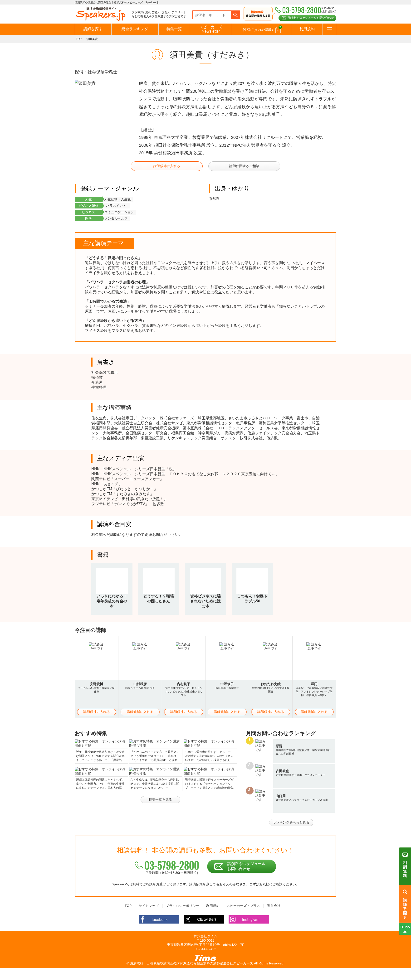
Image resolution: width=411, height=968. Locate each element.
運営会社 (273, 906)
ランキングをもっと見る (291, 822)
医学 (88, 218)
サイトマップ (149, 906)
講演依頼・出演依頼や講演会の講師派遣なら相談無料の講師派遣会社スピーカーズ (191, 963)
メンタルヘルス (116, 218)
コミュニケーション (119, 212)
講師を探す (93, 29)
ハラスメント (116, 206)
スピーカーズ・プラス (243, 906)
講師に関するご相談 (244, 166)
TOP (79, 39)
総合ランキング (135, 29)
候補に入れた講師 (262, 28)
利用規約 (307, 29)
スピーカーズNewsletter (210, 29)
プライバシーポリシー (182, 906)
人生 (88, 199)
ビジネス (88, 212)
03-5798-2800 (171, 865)
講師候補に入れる (166, 166)
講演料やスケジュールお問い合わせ (311, 17)
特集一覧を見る (160, 799)
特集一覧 (174, 29)
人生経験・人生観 (117, 199)
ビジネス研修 (88, 206)
